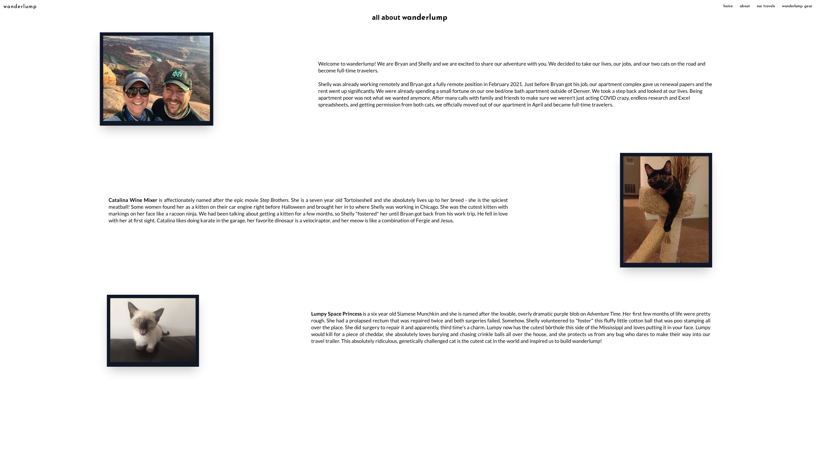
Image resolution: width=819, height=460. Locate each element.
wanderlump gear (797, 6)
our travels (766, 6)
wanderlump (20, 6)
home (728, 6)
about (745, 6)
